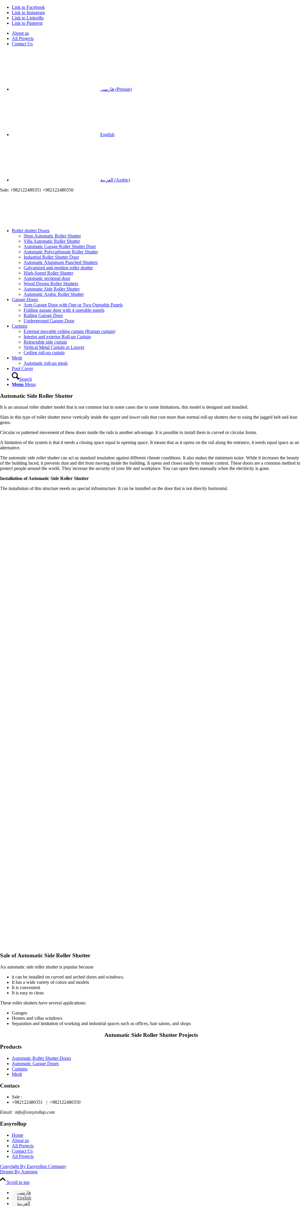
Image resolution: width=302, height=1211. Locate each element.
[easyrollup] (44, 220)
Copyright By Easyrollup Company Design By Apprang (33, 1169)
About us (20, 33)
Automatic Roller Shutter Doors (41, 1058)
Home (17, 1135)
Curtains (19, 1068)
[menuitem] (157, 33)
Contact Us (22, 43)
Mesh (17, 1074)
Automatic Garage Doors (35, 1063)
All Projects (23, 38)
